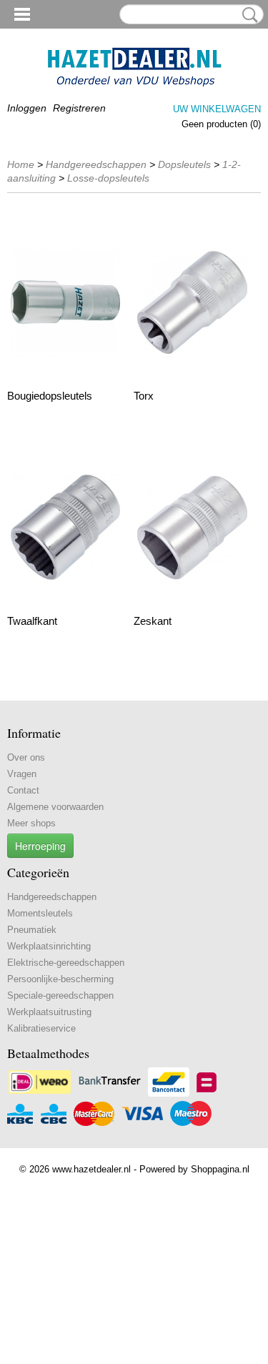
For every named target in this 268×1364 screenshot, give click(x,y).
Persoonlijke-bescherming (60, 979)
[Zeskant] (192, 527)
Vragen (21, 774)
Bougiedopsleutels (49, 396)
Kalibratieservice (41, 1028)
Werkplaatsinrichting (49, 946)
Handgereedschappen (96, 164)
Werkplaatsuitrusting (49, 1012)
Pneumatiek (31, 929)
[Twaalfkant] (65, 527)
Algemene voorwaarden (55, 806)
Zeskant (153, 621)
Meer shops (31, 823)
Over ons (26, 757)
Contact (23, 790)
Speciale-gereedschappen (60, 995)
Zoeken (247, 15)
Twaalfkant (32, 621)
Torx (144, 396)
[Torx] (192, 302)
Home (20, 164)
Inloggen (26, 108)
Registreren (79, 108)
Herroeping (40, 846)
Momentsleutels (40, 913)
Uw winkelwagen (217, 109)
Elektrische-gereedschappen (65, 962)
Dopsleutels (184, 164)
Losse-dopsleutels (108, 178)
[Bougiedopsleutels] (65, 302)
